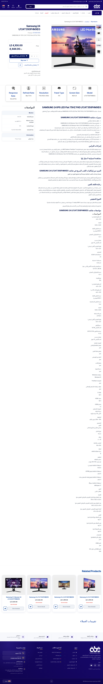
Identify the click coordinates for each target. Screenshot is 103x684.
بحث (30, 6)
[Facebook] (98, 665)
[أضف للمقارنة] (20, 65)
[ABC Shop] (93, 649)
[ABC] (97, 6)
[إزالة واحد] (37, 56)
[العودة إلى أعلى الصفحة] (51, 681)
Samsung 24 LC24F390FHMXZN (64, 597)
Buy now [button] (23, 60)
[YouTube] (91, 665)
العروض (46, 13)
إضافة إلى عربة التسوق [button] (18, 56)
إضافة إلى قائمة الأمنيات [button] (30, 65)
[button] (93, 46)
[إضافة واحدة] (31, 56)
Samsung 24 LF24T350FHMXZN (39, 597)
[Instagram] (95, 665)
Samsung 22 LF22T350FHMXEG (89, 597)
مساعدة (37, 13)
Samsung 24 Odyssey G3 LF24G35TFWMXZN (13, 598)
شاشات (87, 21)
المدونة (41, 13)
